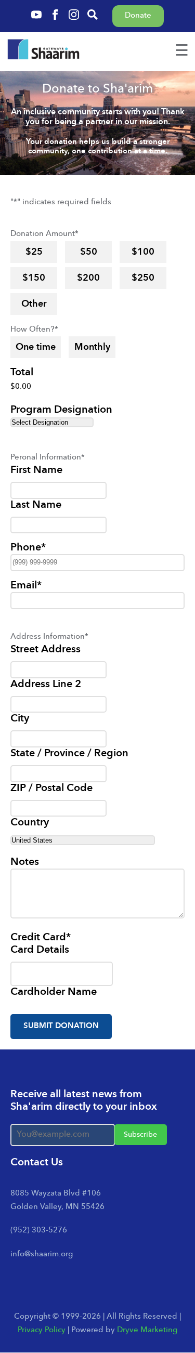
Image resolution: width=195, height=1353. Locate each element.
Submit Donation (61, 1026)
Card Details (39, 950)
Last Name (35, 505)
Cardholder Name (53, 992)
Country (29, 823)
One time (36, 347)
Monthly (92, 347)
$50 (88, 252)
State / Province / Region (69, 753)
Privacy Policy (42, 1330)
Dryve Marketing (147, 1330)
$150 (33, 278)
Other (34, 304)
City (19, 719)
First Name (36, 470)
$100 (143, 252)
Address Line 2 (45, 684)
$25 (34, 252)
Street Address (45, 650)
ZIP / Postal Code (51, 788)
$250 (143, 278)
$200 (88, 278)
